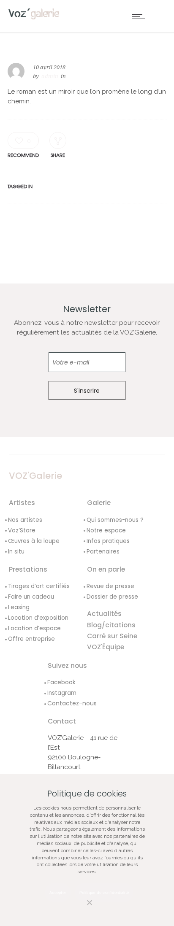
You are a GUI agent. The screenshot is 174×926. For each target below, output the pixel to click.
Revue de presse (110, 586)
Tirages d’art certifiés (39, 586)
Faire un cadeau (31, 597)
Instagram (61, 693)
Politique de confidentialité (104, 892)
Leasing (19, 607)
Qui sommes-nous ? (115, 520)
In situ (16, 552)
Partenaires (103, 552)
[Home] (33, 13)
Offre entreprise (31, 639)
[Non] (80, 907)
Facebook (61, 682)
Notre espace (106, 530)
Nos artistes (25, 520)
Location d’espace (34, 628)
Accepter (57, 892)
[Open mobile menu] (140, 16)
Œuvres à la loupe (34, 541)
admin (49, 76)
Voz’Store (21, 530)
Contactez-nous (72, 703)
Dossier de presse (112, 597)
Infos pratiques (108, 541)
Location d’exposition (38, 618)
